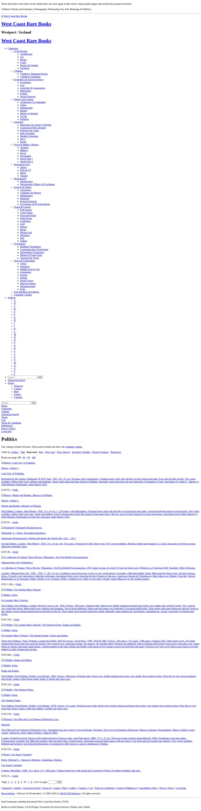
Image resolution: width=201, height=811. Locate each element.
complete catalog (73, 446)
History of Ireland (29, 113)
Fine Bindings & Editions (26, 292)
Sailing (23, 241)
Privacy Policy (8, 428)
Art (21, 57)
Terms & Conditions (11, 423)
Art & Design (20, 51)
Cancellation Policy (148, 788)
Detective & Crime (29, 130)
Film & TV (25, 170)
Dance (23, 167)
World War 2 (26, 161)
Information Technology (32, 252)
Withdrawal (7, 425)
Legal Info (6, 431)
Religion (24, 119)
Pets (22, 238)
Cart (3, 420)
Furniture (24, 68)
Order (15, 490)
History (23, 110)
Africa (23, 263)
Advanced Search (16, 380)
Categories (13, 48)
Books (23, 59)
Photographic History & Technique (37, 184)
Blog (16, 391)
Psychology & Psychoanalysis (35, 204)
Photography (20, 178)
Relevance (116, 452)
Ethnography (26, 108)
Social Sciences (27, 96)
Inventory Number (81, 452)
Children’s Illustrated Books (34, 74)
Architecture (26, 54)
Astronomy (25, 190)
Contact (18, 388)
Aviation (24, 147)
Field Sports (26, 218)
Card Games (26, 212)
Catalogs (18, 397)
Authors (12, 297)
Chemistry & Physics (30, 192)
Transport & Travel (29, 258)
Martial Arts (26, 232)
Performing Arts (22, 164)
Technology (20, 243)
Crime (23, 105)
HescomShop (8, 793)
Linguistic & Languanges (32, 88)
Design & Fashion (29, 65)
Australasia (25, 272)
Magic (23, 229)
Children (18, 71)
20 (24, 457)
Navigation (25, 156)
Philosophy (25, 91)
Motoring (24, 235)
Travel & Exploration (24, 260)
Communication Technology (34, 249)
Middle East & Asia (30, 269)
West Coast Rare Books (26, 24)
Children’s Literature (30, 76)
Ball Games (26, 209)
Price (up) (50, 452)
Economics (25, 82)
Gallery (17, 394)
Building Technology (30, 246)
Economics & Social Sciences (28, 79)
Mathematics (26, 195)
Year (41, 452)
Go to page (41, 782)
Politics (23, 93)
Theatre (24, 176)
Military (24, 150)
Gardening (25, 221)
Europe (23, 275)
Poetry (23, 142)
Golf (22, 224)
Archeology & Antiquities (33, 102)
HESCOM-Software (70, 793)
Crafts (23, 62)
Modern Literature (29, 136)
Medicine (24, 198)
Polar (22, 289)
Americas (25, 266)
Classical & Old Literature (33, 127)
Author (14, 452)
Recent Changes (100, 452)
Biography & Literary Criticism (35, 125)
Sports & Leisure (22, 207)
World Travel (26, 280)
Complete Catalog (23, 294)
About (11, 383)
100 (33, 457)
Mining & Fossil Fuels (31, 255)
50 (28, 457)
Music (23, 173)
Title (22, 452)
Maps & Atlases (28, 283)
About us (18, 386)
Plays (22, 139)
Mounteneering (27, 286)
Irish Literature (27, 133)
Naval (23, 153)
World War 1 (26, 159)
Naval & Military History (26, 144)
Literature (18, 122)
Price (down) (63, 452)
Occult (23, 116)
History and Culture (23, 99)
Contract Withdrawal (126, 788)
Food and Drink (28, 215)
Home (4, 406)
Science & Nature (22, 187)
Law (22, 85)
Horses (23, 226)
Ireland (23, 277)
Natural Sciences (28, 201)
